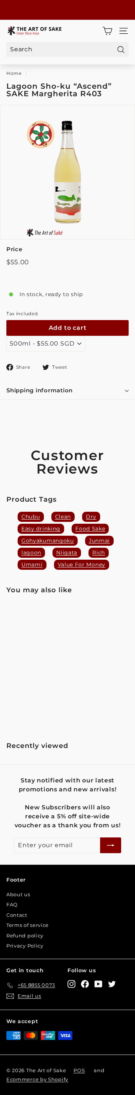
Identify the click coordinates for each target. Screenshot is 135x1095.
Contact (16, 915)
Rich (98, 552)
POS (79, 1070)
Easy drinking (40, 528)
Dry (91, 516)
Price (14, 249)
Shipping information (39, 390)
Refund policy (25, 936)
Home (14, 73)
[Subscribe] (110, 845)
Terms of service (27, 925)
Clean (63, 516)
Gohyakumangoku (47, 540)
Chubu (30, 516)
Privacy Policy (25, 946)
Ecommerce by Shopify (37, 1079)
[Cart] (107, 31)
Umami (32, 564)
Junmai (99, 540)
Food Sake (90, 528)
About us (18, 894)
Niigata (66, 552)
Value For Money (82, 564)
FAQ (12, 904)
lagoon (31, 552)
